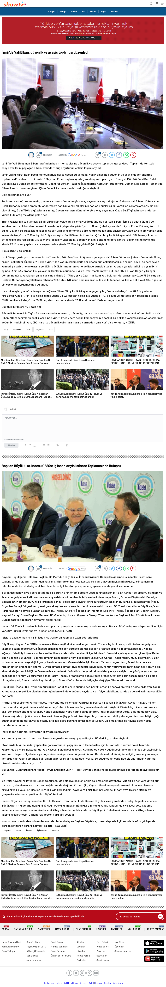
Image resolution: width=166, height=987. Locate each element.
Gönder (11, 445)
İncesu (29, 830)
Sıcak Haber (102, 960)
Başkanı (7, 830)
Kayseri (55, 830)
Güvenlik (17, 329)
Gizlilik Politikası (71, 983)
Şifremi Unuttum (123, 951)
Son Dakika (32, 955)
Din (83, 11)
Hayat (103, 11)
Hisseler (101, 928)
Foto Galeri (102, 942)
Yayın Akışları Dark (36, 946)
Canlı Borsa (57, 942)
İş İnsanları (42, 830)
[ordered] (44, 445)
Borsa (5, 928)
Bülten (74, 11)
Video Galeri (102, 946)
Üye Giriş (119, 942)
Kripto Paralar (155, 928)
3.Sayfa (51, 11)
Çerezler (83, 983)
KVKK (91, 983)
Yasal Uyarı (118, 983)
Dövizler (81, 946)
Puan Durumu (83, 928)
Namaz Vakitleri (23, 928)
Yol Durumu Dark (10, 946)
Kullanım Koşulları (103, 983)
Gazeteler (44, 928)
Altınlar (80, 942)
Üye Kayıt (119, 946)
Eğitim (93, 11)
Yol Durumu (134, 928)
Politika (114, 11)
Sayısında (40, 329)
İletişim (59, 983)
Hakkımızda (48, 983)
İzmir (28, 329)
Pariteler (117, 928)
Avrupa (63, 11)
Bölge (18, 830)
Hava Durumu (62, 928)
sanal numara (33, 960)
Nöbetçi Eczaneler (36, 951)
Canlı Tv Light (9, 951)
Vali (51, 329)
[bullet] (48, 445)
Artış (6, 329)
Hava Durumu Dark (11, 942)
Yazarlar (100, 951)
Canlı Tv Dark (33, 942)
